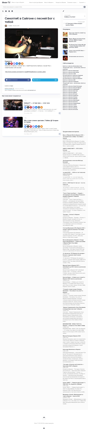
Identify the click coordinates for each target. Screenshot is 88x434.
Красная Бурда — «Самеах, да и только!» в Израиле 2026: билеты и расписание (74, 278)
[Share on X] (3, 11)
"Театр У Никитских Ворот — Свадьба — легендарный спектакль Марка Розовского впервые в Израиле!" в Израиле (74, 195)
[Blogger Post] (19, 63)
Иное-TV (6, 2)
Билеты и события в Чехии (70, 104)
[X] (9, 63)
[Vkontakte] (17, 63)
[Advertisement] (74, 119)
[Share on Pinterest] (9, 11)
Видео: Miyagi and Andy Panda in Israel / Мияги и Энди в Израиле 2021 (77, 40)
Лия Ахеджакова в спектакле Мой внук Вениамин (73, 161)
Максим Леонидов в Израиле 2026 (72, 336)
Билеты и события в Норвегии (70, 95)
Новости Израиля (48, 2)
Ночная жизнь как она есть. (76, 56)
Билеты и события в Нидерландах (71, 103)
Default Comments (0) (9, 88)
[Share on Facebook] (5, 11)
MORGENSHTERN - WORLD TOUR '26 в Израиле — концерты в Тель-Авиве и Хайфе (74, 324)
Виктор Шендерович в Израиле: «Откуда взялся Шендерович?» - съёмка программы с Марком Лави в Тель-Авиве (74, 241)
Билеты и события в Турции (70, 106)
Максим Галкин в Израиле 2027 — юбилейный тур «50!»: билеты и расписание (74, 266)
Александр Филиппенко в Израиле (71, 349)
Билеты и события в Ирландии (71, 70)
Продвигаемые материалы (71, 131)
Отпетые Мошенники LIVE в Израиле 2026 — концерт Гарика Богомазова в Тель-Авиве (74, 228)
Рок (6, 15)
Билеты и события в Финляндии (71, 100)
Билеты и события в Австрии (70, 90)
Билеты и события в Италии (70, 94)
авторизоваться (32, 90)
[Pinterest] (11, 63)
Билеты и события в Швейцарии (71, 89)
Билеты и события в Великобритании (72, 66)
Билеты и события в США (69, 73)
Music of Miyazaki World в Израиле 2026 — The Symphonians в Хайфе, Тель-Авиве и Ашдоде (73, 136)
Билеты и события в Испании (70, 109)
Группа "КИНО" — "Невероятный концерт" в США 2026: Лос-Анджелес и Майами (74, 383)
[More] (22, 63)
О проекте (81, 2)
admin (10, 25)
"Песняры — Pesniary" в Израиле (71, 214)
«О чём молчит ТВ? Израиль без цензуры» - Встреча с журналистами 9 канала (74, 254)
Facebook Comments (19, 88)
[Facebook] (6, 63)
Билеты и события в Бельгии (70, 101)
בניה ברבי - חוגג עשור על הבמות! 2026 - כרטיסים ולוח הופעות (74, 183)
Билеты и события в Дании (70, 92)
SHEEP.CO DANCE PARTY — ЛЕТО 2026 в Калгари (73, 149)
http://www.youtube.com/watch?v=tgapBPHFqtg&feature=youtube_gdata (25, 71)
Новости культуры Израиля (36, 2)
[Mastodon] (14, 63)
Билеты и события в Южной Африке (72, 87)
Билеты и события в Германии (70, 81)
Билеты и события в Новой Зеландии (72, 86)
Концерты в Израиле (61, 2)
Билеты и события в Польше (70, 97)
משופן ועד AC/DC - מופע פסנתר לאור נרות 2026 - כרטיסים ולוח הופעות (74, 173)
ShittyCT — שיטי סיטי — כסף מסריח (37, 103)
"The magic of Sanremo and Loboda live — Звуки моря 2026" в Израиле (73, 365)
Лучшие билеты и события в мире (71, 76)
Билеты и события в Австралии (71, 72)
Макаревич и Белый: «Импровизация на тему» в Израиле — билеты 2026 (73, 395)
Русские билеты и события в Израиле (72, 78)
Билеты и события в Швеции (70, 98)
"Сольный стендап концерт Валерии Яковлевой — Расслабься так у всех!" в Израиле (73, 291)
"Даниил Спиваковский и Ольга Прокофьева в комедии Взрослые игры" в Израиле (74, 308)
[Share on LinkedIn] (12, 11)
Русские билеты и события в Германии (73, 75)
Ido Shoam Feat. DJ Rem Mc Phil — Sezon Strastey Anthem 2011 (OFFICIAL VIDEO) (77, 46)
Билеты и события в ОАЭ (69, 80)
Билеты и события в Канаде (70, 107)
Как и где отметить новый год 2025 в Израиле (77, 33)
